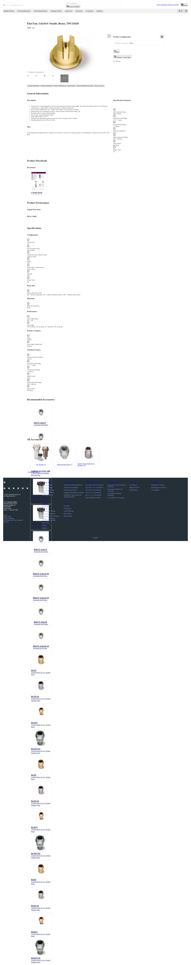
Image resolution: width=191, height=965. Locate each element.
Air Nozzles (154, 482)
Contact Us (166, 4)
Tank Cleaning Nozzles (92, 482)
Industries (66, 503)
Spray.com (160, 4)
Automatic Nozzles (113, 482)
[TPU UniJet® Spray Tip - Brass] (28, 75)
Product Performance (60, 86)
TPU (33, 28)
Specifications (71, 86)
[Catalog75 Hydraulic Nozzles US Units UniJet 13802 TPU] (44, 75)
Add (117, 52)
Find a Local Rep (174, 4)
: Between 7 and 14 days (123, 57)
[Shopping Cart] (186, 11)
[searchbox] (95, 3)
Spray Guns (132, 482)
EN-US (185, 5)
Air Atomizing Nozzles (70, 482)
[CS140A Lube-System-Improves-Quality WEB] (53, 75)
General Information (33, 86)
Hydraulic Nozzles (47, 482)
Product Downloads (46, 86)
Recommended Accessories (85, 86)
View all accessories (33, 472)
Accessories (45, 503)
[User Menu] (180, 11)
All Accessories (99, 86)
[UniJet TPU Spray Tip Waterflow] (36, 75)
